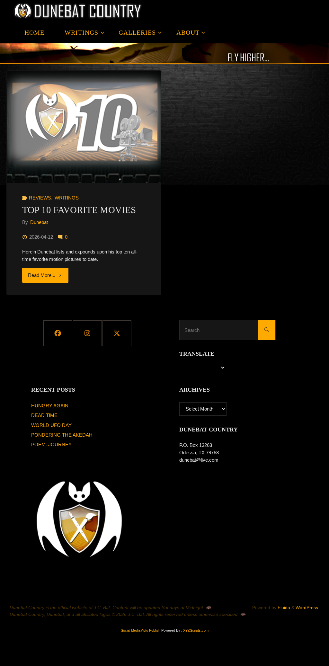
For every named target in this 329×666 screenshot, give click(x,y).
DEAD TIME (44, 415)
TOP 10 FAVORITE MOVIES (79, 210)
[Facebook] (57, 333)
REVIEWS (40, 197)
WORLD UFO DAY (51, 425)
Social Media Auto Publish (140, 630)
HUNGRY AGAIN (49, 405)
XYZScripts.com (196, 630)
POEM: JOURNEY (51, 444)
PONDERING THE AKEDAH (62, 435)
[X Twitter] (116, 333)
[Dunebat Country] (78, 10)
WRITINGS (67, 197)
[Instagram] (87, 333)
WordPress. (307, 607)
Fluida (283, 607)
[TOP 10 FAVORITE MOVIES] (84, 127)
